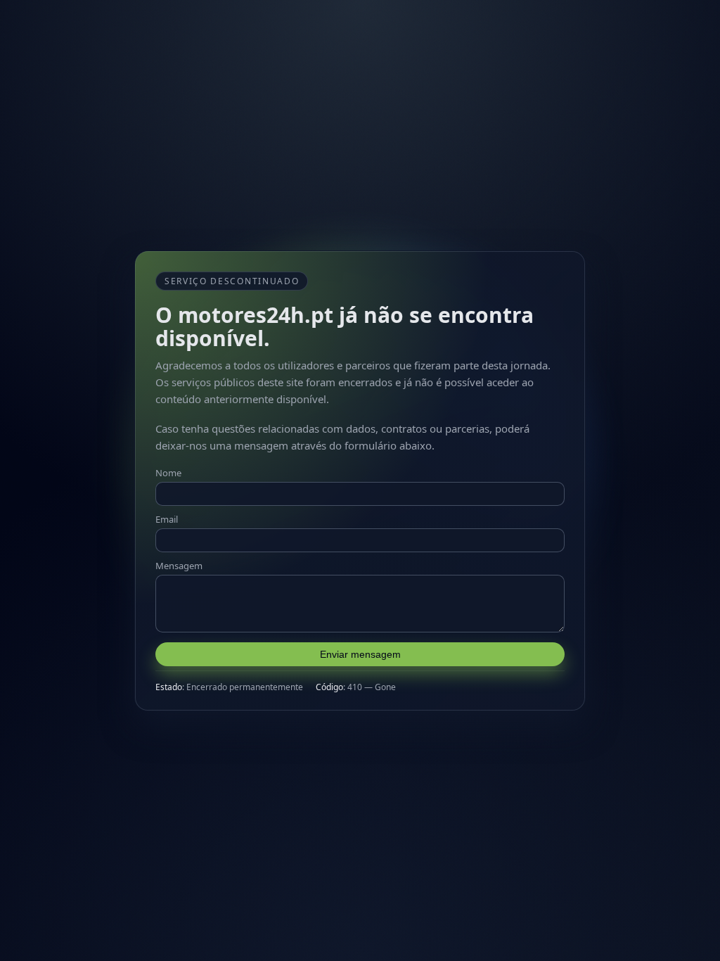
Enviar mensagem (360, 654)
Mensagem (178, 565)
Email (166, 519)
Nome (168, 472)
